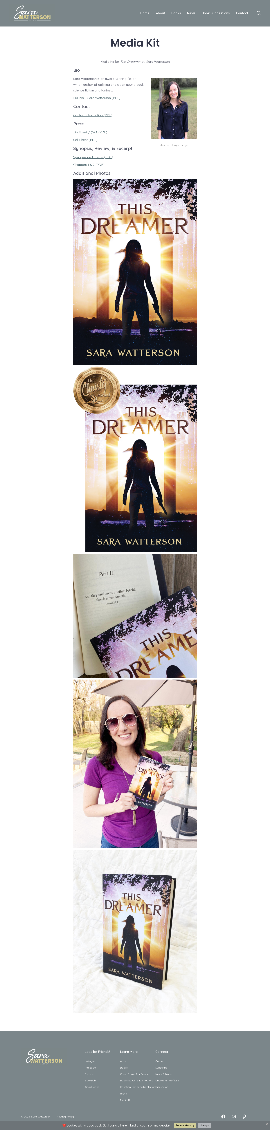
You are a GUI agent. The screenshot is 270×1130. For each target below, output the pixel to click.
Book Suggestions (216, 13)
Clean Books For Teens (134, 1074)
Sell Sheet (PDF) (85, 140)
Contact (242, 13)
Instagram (91, 1061)
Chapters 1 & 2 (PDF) (88, 164)
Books (176, 13)
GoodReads (92, 1087)
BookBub (90, 1080)
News (191, 13)
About (160, 13)
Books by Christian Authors (136, 1080)
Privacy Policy (65, 1116)
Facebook (91, 1067)
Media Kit (125, 1100)
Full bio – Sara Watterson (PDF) (96, 98)
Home (145, 13)
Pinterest (90, 1074)
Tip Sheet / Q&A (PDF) (90, 132)
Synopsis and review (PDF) (93, 157)
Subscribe (161, 1067)
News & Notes (163, 1074)
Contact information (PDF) (92, 115)
